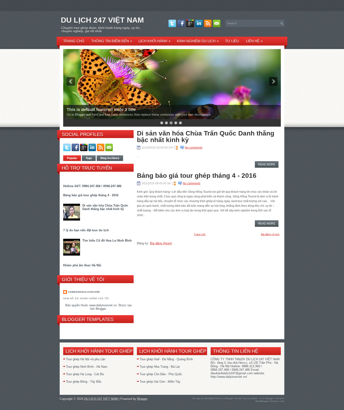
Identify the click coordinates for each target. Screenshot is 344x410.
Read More (266, 164)
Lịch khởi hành (154, 41)
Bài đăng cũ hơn (270, 234)
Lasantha (252, 398)
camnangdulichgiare (84, 292)
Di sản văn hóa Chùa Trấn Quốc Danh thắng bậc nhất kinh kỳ (105, 207)
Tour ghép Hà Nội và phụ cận (85, 359)
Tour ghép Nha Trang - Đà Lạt (160, 366)
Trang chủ (73, 41)
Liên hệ (254, 41)
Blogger (101, 308)
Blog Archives (109, 158)
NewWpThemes (214, 398)
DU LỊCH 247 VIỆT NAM (102, 20)
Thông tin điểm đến (111, 41)
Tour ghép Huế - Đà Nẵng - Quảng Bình (166, 359)
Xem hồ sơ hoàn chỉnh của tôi (86, 298)
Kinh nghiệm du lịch (198, 41)
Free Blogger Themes (272, 398)
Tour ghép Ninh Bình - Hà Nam (86, 366)
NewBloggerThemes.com (270, 401)
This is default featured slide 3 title (101, 109)
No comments (193, 147)
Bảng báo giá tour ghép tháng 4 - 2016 (90, 195)
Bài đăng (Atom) (161, 243)
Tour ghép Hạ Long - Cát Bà (85, 374)
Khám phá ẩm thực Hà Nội (82, 265)
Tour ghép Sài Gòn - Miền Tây (160, 381)
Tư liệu (232, 41)
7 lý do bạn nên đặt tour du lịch (86, 230)
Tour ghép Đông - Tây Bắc (84, 381)
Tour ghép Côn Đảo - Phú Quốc (161, 374)
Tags (89, 158)
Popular (72, 158)
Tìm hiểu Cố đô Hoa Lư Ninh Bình (107, 240)
